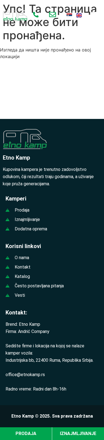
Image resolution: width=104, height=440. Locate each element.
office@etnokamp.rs (25, 374)
